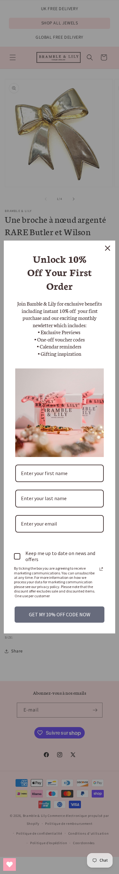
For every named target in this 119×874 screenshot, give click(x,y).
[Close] (107, 248)
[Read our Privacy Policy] (101, 569)
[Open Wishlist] (9, 864)
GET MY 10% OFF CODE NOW (59, 614)
